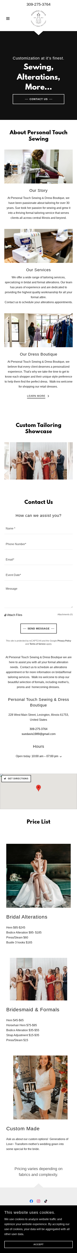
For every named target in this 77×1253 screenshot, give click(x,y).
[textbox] (38, 528)
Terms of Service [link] (38, 644)
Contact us (39, 99)
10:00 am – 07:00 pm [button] (45, 756)
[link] (38, 18)
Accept (38, 1244)
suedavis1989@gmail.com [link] (39, 733)
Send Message (39, 628)
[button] (9, 18)
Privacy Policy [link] (64, 641)
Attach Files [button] (14, 614)
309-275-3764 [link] (38, 4)
